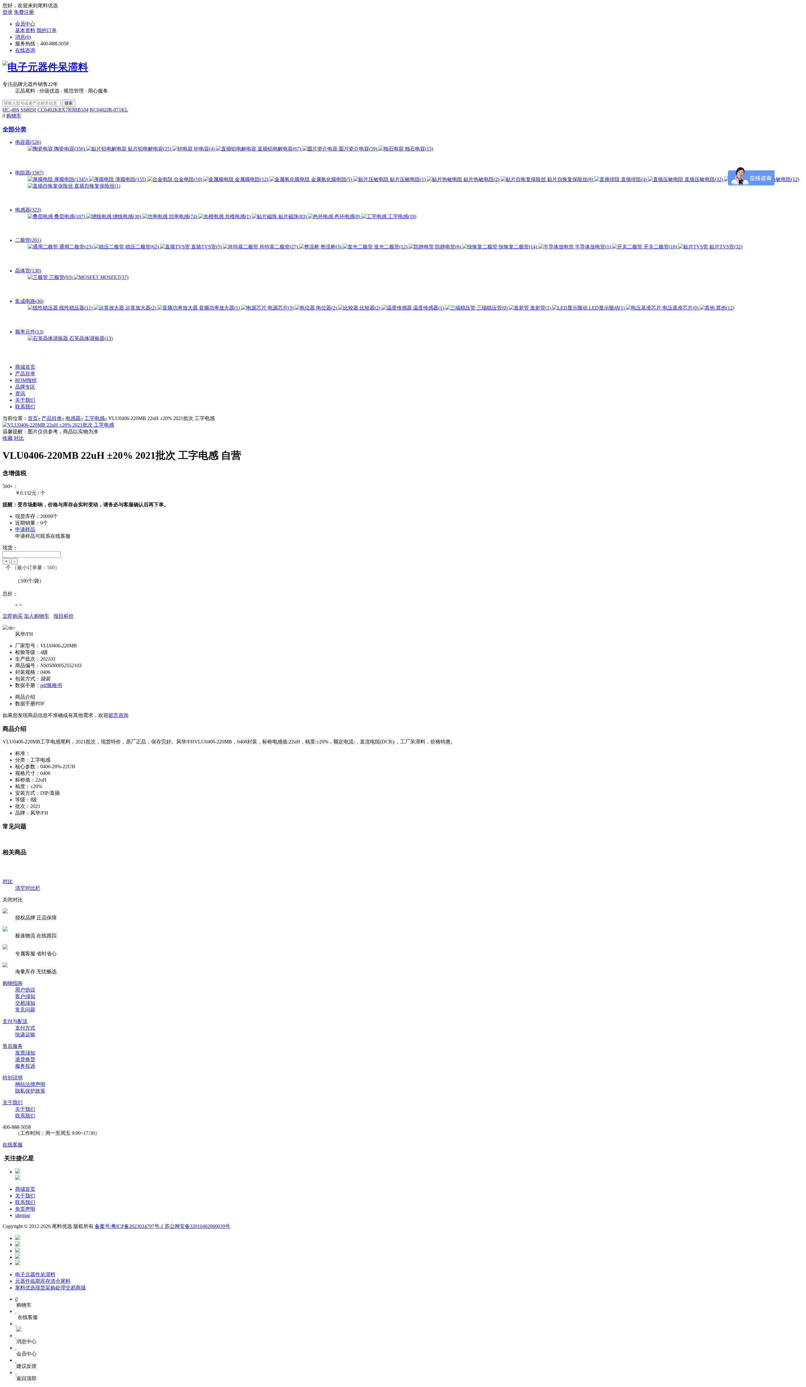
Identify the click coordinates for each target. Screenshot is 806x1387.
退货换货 (25, 1059)
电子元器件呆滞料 (35, 1274)
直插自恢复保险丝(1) (96, 186)
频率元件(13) (29, 331)
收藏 (8, 438)
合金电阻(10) (188, 179)
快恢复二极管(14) (517, 246)
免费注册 (24, 12)
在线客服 (13, 1144)
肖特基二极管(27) (278, 246)
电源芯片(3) (280, 307)
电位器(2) (326, 307)
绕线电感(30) (126, 216)
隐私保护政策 (30, 1091)
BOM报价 (26, 380)
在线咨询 (25, 50)
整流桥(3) (331, 246)
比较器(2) (370, 307)
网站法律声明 (30, 1084)
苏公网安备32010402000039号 (197, 1226)
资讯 (20, 393)
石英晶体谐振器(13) (90, 338)
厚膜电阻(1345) (71, 179)
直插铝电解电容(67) (279, 148)
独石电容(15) (418, 148)
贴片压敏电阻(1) (408, 179)
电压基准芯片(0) (680, 307)
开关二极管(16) (660, 246)
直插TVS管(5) (206, 246)
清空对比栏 (27, 888)
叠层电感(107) (69, 216)
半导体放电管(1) (593, 246)
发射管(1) (540, 307)
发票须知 (25, 1052)
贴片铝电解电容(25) (150, 148)
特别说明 (13, 1077)
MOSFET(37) (113, 277)
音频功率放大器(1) (219, 307)
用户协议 (25, 989)
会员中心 (25, 23)
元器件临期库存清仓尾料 (43, 1281)
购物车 (13, 115)
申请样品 (25, 529)
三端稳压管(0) (492, 307)
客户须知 (25, 996)
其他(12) (724, 307)
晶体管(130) (28, 270)
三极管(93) (61, 277)
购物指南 (13, 983)
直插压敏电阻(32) (703, 179)
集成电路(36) (29, 301)
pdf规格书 (51, 685)
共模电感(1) (238, 216)
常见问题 (25, 1009)
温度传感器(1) (428, 307)
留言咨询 (118, 715)
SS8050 (28, 109)
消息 (23, 37)
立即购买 (13, 616)
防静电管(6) (448, 246)
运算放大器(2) (140, 307)
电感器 (74, 418)
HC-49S (11, 109)
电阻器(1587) (29, 172)
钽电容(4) (204, 148)
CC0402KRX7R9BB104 (62, 109)
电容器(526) (28, 142)
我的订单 (47, 30)
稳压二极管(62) (142, 246)
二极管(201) (28, 240)
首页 (34, 418)
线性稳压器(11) (76, 307)
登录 (8, 12)
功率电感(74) (182, 216)
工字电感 (95, 418)
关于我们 (25, 400)
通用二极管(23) (76, 246)
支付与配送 (15, 1021)
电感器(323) (28, 210)
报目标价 (64, 616)
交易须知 (25, 1003)
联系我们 (25, 406)
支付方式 (25, 1028)
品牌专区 (25, 386)
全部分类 (14, 129)
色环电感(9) (347, 216)
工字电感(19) (401, 216)
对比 (19, 438)
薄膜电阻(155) (130, 179)
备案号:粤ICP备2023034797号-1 (129, 1226)
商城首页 (25, 367)
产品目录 (25, 373)
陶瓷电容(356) (69, 148)
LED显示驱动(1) (606, 307)
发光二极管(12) (391, 246)
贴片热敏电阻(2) (481, 179)
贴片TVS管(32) (725, 246)
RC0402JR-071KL (109, 109)
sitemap (22, 1215)
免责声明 (25, 1209)
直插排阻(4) (634, 179)
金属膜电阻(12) (252, 179)
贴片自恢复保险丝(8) (570, 179)
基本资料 (25, 30)
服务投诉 (25, 1066)
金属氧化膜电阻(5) (331, 179)
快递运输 (25, 1034)
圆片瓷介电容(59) (358, 148)
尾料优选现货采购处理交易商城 (50, 1287)
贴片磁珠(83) (292, 216)
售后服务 (13, 1046)
